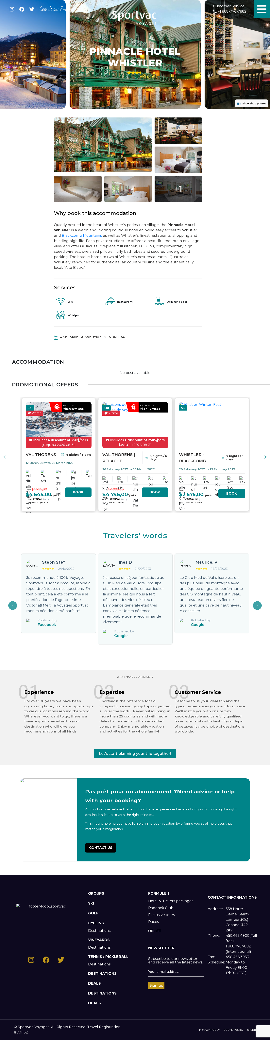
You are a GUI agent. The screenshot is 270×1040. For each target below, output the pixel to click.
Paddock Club (160, 908)
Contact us (100, 848)
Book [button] (78, 492)
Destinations (99, 930)
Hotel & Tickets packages (170, 901)
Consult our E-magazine (60, 9)
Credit (251, 1029)
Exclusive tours (161, 915)
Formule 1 (158, 893)
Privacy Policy (209, 1029)
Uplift (154, 931)
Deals (94, 983)
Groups (96, 893)
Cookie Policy (233, 1029)
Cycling (96, 923)
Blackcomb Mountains (82, 235)
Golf (93, 913)
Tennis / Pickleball (108, 957)
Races (153, 922)
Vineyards (99, 940)
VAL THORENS (41, 454)
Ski (91, 903)
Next (263, 455)
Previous (7, 455)
